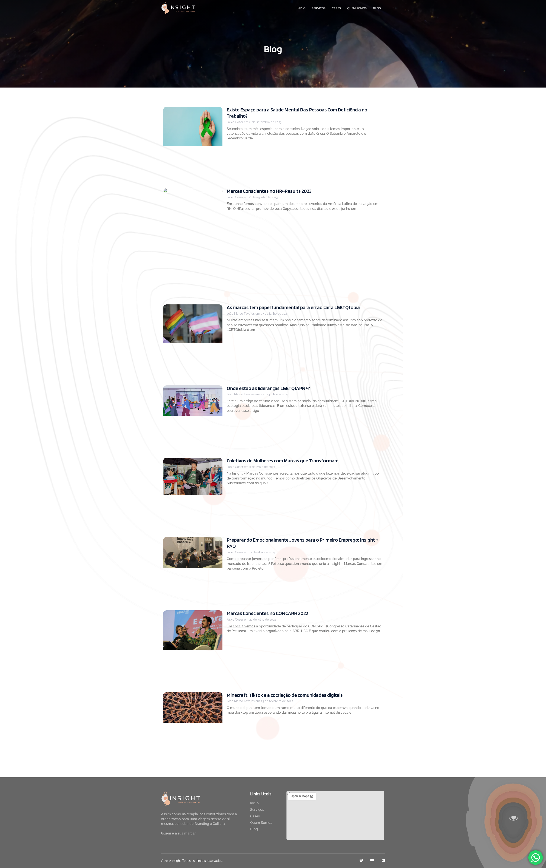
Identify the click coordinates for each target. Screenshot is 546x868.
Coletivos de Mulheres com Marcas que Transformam (282, 460)
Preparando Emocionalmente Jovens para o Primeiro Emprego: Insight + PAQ (302, 543)
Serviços (318, 8)
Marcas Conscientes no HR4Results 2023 (269, 191)
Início (301, 8)
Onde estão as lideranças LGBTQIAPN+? (268, 388)
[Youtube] (372, 860)
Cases (336, 8)
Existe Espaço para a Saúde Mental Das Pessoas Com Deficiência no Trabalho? (297, 113)
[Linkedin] (383, 860)
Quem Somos (357, 8)
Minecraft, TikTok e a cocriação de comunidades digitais (285, 695)
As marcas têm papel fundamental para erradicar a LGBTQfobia (293, 307)
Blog (377, 8)
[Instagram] (361, 860)
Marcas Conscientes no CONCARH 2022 (267, 613)
